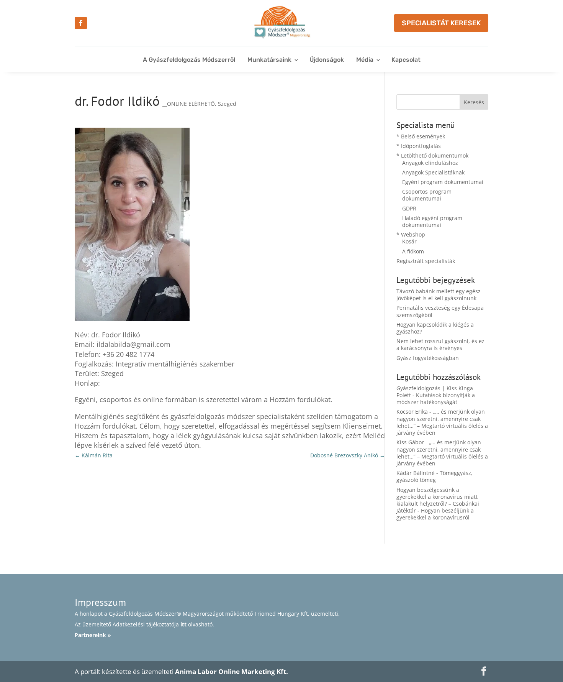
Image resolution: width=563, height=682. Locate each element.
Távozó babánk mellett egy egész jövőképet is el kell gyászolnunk (438, 295)
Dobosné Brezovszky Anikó (347, 455)
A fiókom (413, 251)
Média (364, 59)
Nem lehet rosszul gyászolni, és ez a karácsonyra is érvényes (440, 344)
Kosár (409, 241)
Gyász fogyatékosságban (427, 358)
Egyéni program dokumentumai (442, 182)
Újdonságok (326, 59)
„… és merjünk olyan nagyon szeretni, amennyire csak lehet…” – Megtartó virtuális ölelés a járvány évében (442, 422)
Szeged (227, 103)
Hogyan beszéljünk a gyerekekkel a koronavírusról (435, 514)
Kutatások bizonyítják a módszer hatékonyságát (435, 398)
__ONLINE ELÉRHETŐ (188, 103)
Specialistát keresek (441, 23)
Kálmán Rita (94, 455)
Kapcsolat (406, 59)
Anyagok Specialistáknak (433, 172)
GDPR (409, 208)
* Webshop (410, 234)
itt (183, 624)
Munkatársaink (269, 59)
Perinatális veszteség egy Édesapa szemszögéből (440, 311)
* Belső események (420, 136)
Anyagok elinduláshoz (430, 162)
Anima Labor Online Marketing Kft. (231, 671)
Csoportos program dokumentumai (427, 195)
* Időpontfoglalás (418, 146)
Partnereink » (93, 635)
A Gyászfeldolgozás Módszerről (189, 59)
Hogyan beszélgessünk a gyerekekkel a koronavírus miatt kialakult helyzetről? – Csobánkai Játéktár (437, 500)
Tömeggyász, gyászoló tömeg (434, 476)
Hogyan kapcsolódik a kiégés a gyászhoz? (435, 328)
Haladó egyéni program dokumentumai (432, 221)
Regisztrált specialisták (425, 261)
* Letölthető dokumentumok (432, 155)
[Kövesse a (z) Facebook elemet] (81, 23)
